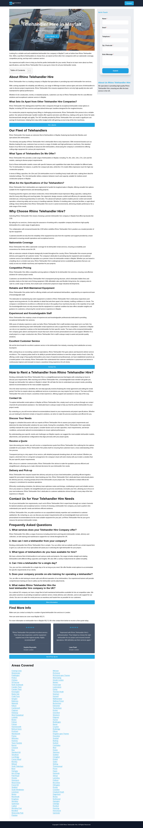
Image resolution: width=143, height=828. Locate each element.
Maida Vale (15, 694)
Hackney (15, 741)
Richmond (56, 673)
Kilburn (14, 706)
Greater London (58, 680)
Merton (14, 794)
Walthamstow (57, 699)
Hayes (55, 771)
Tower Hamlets (17, 743)
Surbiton (56, 755)
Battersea (15, 701)
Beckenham (57, 703)
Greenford (56, 713)
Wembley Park (17, 808)
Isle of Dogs (16, 773)
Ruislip (55, 787)
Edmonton (56, 706)
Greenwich (15, 780)
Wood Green (16, 783)
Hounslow (56, 736)
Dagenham (57, 794)
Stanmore (56, 752)
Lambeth (15, 717)
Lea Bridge (15, 757)
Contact (129, 3)
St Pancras (15, 682)
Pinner (55, 769)
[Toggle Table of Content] (28, 70)
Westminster (16, 673)
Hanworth (56, 773)
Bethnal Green (17, 729)
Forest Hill (15, 785)
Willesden (15, 738)
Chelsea (14, 680)
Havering (56, 808)
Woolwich (56, 715)
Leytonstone (57, 687)
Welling (55, 764)
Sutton (55, 762)
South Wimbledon (18, 790)
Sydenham (15, 803)
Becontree (56, 783)
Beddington (57, 722)
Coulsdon (56, 790)
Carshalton (56, 745)
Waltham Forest (58, 701)
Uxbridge (56, 803)
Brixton (14, 720)
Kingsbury (15, 799)
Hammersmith (16, 727)
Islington (14, 699)
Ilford (54, 748)
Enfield (55, 759)
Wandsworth (16, 734)
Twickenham (57, 708)
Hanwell (56, 696)
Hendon (14, 778)
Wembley (15, 801)
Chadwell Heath (58, 792)
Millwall (14, 764)
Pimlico (14, 678)
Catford (14, 806)
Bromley (14, 762)
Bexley (55, 796)
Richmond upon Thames (61, 675)
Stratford (14, 787)
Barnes (14, 745)
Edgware (56, 717)
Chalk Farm (16, 696)
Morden (55, 682)
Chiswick (15, 748)
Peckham (15, 731)
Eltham (55, 731)
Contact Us (52, 367)
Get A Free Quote (52, 657)
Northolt (55, 743)
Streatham (15, 755)
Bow (13, 750)
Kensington (15, 692)
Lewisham (15, 792)
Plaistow (15, 815)
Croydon (56, 727)
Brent (13, 769)
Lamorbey (56, 778)
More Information (52, 602)
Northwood (56, 799)
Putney (14, 736)
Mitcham (56, 671)
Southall (56, 738)
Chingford (56, 757)
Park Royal (15, 776)
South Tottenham (17, 766)
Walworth (15, 703)
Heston (55, 750)
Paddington (16, 675)
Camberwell (16, 708)
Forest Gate (57, 685)
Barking (55, 741)
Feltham (55, 780)
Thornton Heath (58, 692)
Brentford (15, 810)
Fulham (14, 722)
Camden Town (17, 687)
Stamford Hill (16, 752)
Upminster (56, 813)
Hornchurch (57, 810)
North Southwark (17, 685)
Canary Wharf (16, 759)
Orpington (56, 801)
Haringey (15, 771)
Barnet (55, 724)
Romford (56, 806)
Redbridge (56, 729)
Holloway (15, 713)
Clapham (15, 710)
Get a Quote (51, 36)
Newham (56, 694)
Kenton (55, 710)
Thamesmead (57, 766)
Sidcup (55, 776)
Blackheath (15, 796)
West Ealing (57, 678)
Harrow (55, 720)
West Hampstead (17, 715)
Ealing (55, 689)
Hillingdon (56, 785)
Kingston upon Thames (61, 734)
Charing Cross (17, 671)
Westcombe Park (17, 813)
